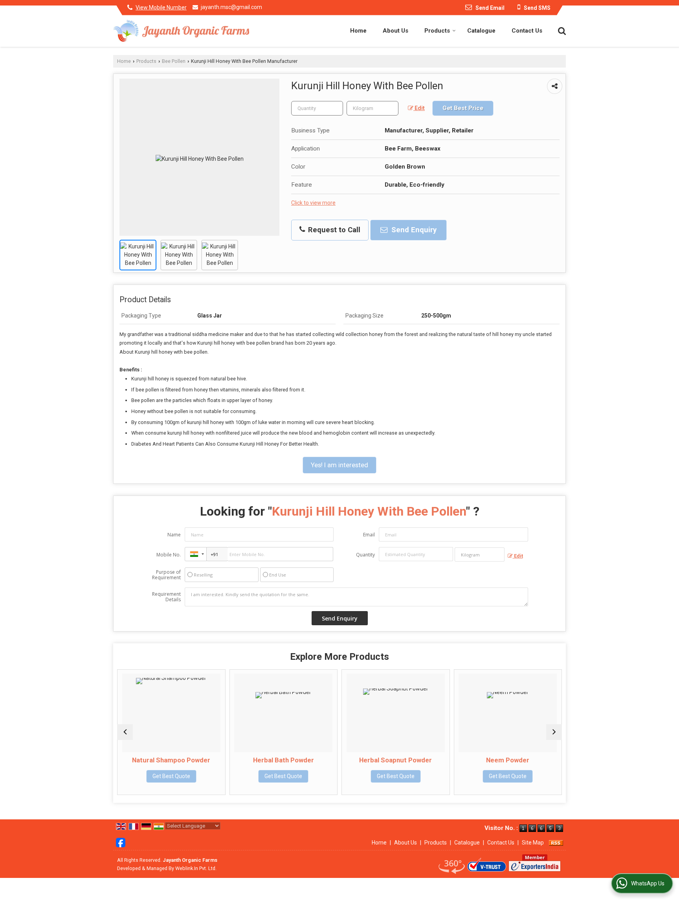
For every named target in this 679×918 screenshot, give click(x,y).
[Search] (561, 30)
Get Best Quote (171, 776)
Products (437, 30)
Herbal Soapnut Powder (395, 760)
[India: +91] (196, 554)
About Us (395, 30)
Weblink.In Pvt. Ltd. (196, 868)
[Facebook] (120, 842)
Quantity (365, 554)
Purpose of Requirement (166, 574)
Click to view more (313, 203)
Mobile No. (168, 554)
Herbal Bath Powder (283, 760)
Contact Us (527, 30)
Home (358, 30)
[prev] (125, 732)
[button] (161, 7)
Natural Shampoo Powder (171, 760)
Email (369, 534)
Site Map (533, 842)
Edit (419, 108)
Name (174, 534)
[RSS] (556, 842)
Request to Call (333, 230)
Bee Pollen (173, 61)
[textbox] (372, 108)
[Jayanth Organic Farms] (181, 31)
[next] (554, 732)
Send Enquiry (413, 230)
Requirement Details (166, 596)
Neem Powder (507, 760)
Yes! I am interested (339, 465)
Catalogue (481, 30)
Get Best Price (462, 108)
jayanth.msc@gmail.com (231, 7)
